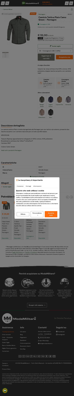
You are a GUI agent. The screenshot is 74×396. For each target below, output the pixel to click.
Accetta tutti (51, 214)
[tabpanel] (37, 198)
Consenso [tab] (20, 186)
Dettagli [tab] (28, 186)
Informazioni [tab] (37, 186)
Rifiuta (23, 214)
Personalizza (37, 213)
